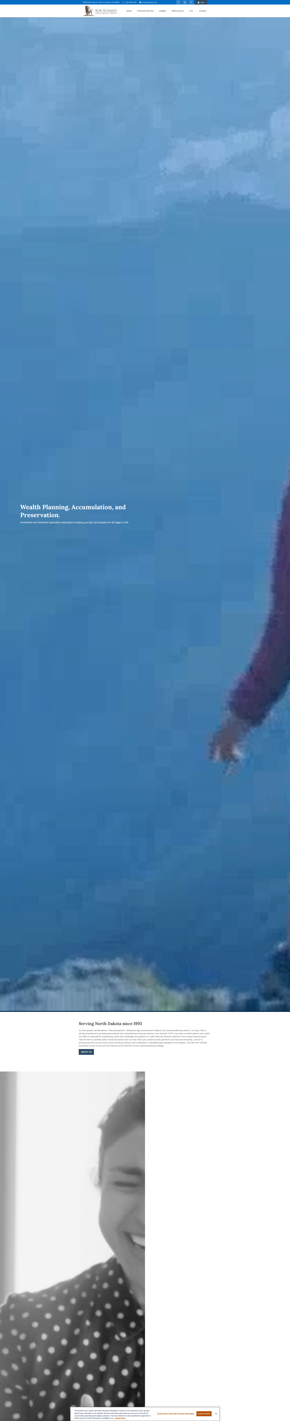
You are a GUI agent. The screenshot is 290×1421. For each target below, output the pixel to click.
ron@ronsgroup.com (149, 2)
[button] (129, 11)
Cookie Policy (119, 1418)
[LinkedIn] (184, 2)
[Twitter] (178, 2)
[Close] (216, 1413)
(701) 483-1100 (130, 2)
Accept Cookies (204, 1414)
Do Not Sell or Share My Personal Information (175, 1414)
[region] (145, 1414)
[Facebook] (191, 2)
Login (202, 2)
